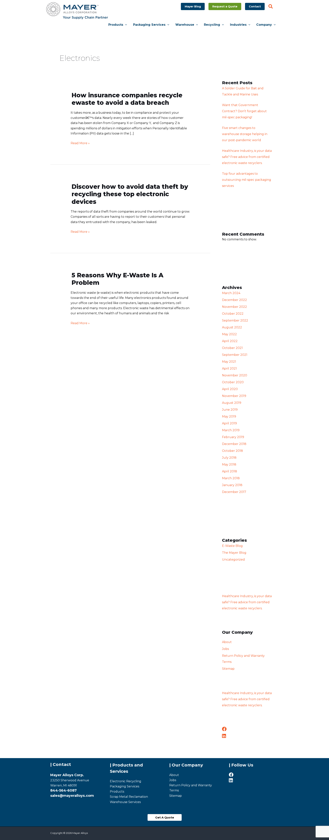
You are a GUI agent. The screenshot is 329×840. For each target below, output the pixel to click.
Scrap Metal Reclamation (129, 796)
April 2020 (230, 389)
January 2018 (232, 485)
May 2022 (229, 334)
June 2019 (230, 409)
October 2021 (232, 348)
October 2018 (232, 451)
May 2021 (229, 361)
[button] (193, 6)
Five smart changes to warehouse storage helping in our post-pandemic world (244, 134)
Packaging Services (124, 786)
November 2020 (234, 375)
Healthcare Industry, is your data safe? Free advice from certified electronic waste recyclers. (247, 157)
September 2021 (234, 355)
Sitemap (228, 668)
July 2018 (229, 457)
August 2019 (231, 403)
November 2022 (234, 307)
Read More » (80, 143)
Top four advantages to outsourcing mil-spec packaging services (246, 180)
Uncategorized (233, 559)
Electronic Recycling (125, 781)
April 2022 (230, 341)
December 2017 (234, 492)
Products (117, 791)
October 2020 (233, 382)
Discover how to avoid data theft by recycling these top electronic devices (130, 194)
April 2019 (229, 423)
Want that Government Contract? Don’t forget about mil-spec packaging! (244, 111)
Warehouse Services (125, 802)
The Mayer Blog (234, 552)
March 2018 (231, 478)
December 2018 (234, 444)
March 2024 (231, 293)
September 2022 (235, 320)
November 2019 (234, 396)
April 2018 (229, 471)
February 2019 (233, 437)
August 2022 (232, 327)
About (227, 642)
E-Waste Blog (232, 546)
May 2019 (229, 416)
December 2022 (234, 300)
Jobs (225, 649)
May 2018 (229, 464)
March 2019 (231, 430)
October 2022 (233, 313)
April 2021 (229, 368)
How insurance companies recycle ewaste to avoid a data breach (127, 98)
